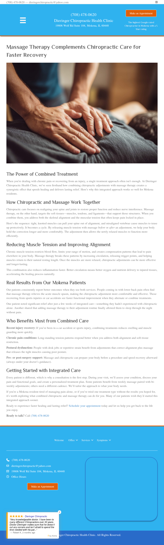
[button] (77, 440)
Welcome (59, 440)
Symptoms (102, 440)
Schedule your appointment (85, 406)
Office (71, 440)
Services (86, 440)
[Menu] (23, 20)
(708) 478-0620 (83, 14)
